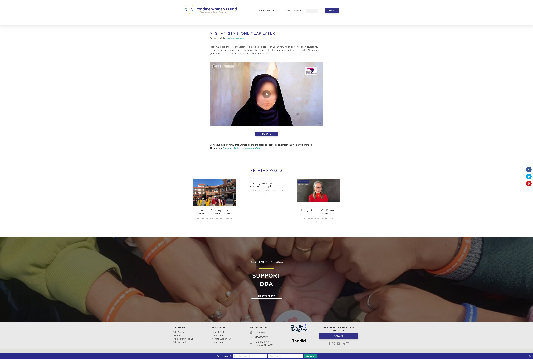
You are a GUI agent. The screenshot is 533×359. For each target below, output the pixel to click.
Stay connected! (224, 356)
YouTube (257, 148)
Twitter (237, 148)
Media (287, 10)
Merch (297, 10)
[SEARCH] (320, 11)
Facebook (228, 148)
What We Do (179, 335)
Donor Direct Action (236, 38)
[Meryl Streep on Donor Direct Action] (318, 192)
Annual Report (218, 335)
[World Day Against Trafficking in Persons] (214, 192)
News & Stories (219, 332)
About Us (264, 10)
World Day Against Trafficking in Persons (215, 212)
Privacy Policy (218, 342)
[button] (332, 10)
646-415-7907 (261, 337)
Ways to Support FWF (222, 338)
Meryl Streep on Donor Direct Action (318, 212)
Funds (277, 10)
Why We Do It (179, 342)
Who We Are (179, 332)
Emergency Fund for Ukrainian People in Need (266, 185)
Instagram (247, 148)
